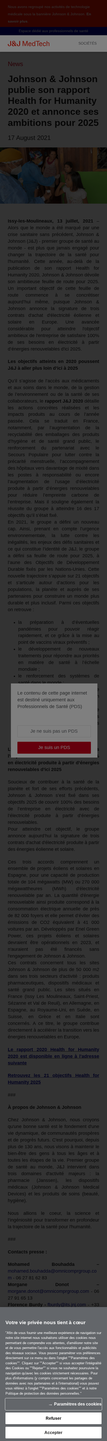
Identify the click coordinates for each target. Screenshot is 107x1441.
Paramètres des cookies (78, 1404)
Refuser (53, 1418)
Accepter (53, 1432)
